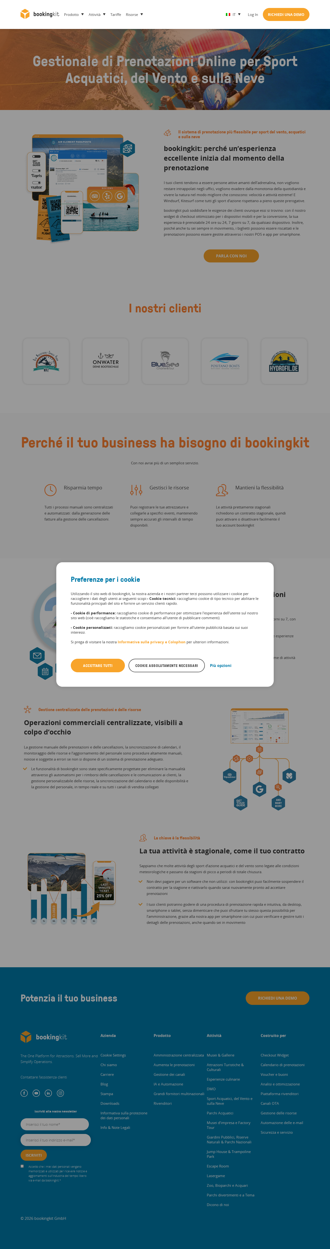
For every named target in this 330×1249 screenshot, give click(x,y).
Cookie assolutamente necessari (166, 665)
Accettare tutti (98, 665)
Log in (253, 14)
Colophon (177, 641)
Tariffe (115, 14)
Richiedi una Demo (286, 14)
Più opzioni (220, 665)
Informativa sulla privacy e (143, 641)
